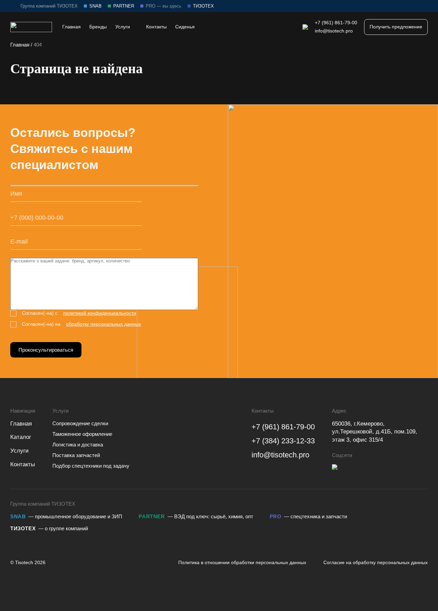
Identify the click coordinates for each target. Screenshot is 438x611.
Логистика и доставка (77, 444)
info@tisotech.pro (334, 31)
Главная (19, 45)
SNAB (95, 6)
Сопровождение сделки (80, 423)
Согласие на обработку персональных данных (375, 562)
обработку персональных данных (103, 324)
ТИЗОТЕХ (203, 6)
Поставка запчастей (76, 455)
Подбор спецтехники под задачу (90, 466)
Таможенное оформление (82, 434)
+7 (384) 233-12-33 (283, 441)
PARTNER (123, 6)
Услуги (19, 450)
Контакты (22, 464)
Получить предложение (396, 26)
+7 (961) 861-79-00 (336, 22)
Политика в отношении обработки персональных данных (242, 562)
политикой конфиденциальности (99, 313)
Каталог (20, 437)
